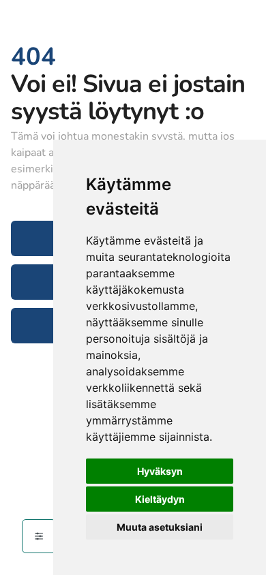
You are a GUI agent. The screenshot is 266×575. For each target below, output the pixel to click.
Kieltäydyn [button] (160, 499)
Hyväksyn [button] (160, 471)
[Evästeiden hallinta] (39, 536)
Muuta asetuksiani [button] (160, 527)
